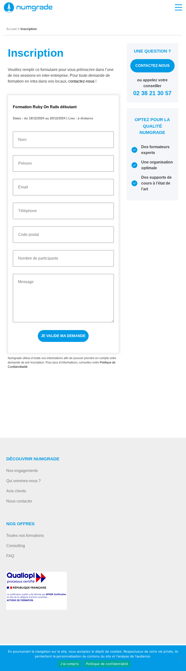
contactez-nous (81, 81)
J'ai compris (69, 664)
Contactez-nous (152, 65)
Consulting (15, 546)
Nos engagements (22, 471)
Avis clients (16, 491)
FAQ (10, 556)
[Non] (180, 658)
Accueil (11, 29)
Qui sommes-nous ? (23, 481)
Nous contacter (19, 501)
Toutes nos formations (25, 535)
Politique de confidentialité (107, 664)
